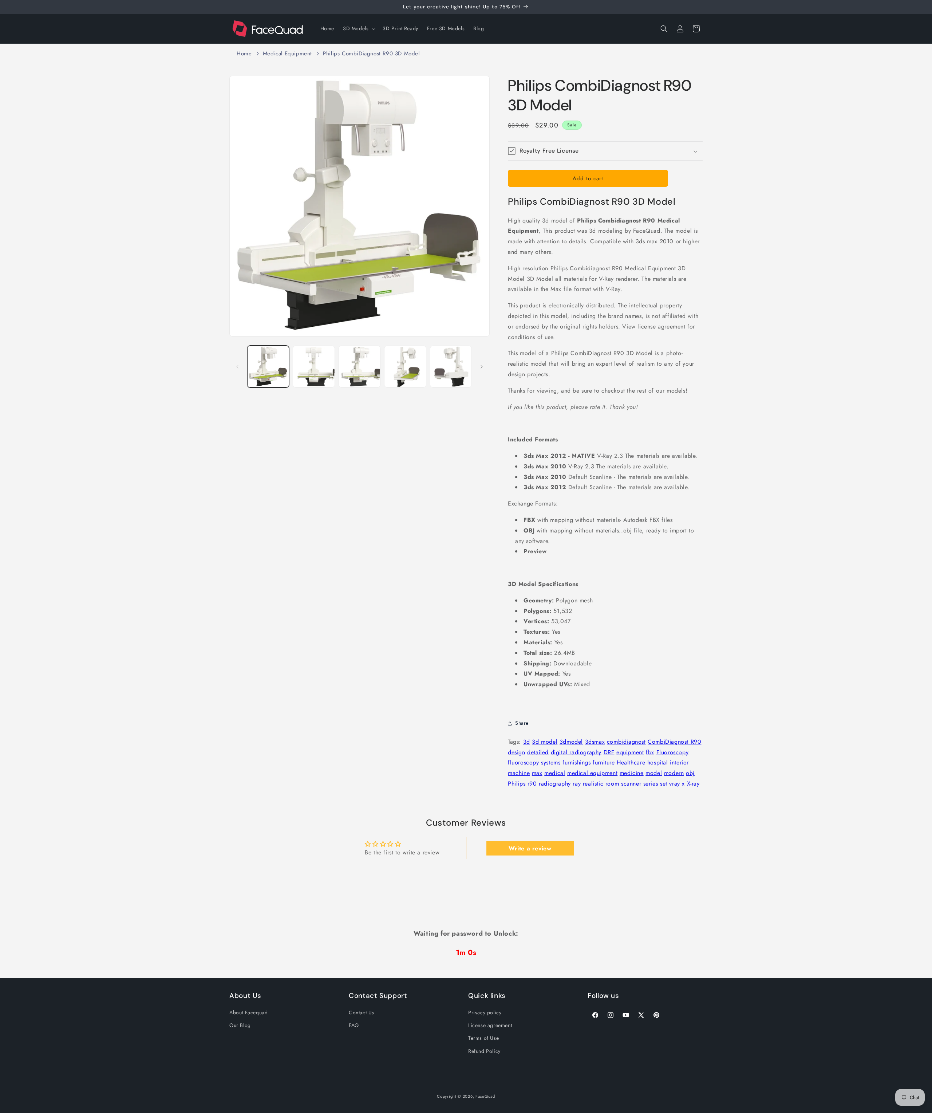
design (516, 752)
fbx (650, 752)
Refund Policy (484, 1051)
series (650, 783)
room (612, 783)
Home (244, 54)
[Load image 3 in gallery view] (359, 367)
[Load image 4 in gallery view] (405, 367)
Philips (516, 783)
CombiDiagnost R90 (674, 742)
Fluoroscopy (672, 752)
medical (554, 773)
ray (577, 783)
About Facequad (248, 1012)
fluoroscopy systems (534, 762)
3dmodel (571, 742)
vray (674, 783)
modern (674, 773)
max (537, 773)
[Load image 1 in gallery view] (268, 367)
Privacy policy (484, 1012)
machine (519, 773)
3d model (544, 742)
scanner (631, 783)
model (653, 773)
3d (526, 742)
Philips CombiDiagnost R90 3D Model (371, 54)
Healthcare (631, 762)
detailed (538, 752)
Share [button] (522, 723)
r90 (532, 783)
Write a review (530, 848)
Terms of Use (483, 1038)
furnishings (576, 762)
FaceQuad (485, 1096)
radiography (555, 783)
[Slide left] (237, 367)
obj (690, 773)
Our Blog (240, 1025)
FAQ (354, 1025)
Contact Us (361, 1012)
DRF (609, 752)
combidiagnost (626, 742)
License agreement (490, 1025)
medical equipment (592, 773)
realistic (593, 783)
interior (679, 762)
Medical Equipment (287, 54)
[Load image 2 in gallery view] (314, 367)
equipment (630, 752)
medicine (632, 773)
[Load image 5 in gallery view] (451, 367)
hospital (657, 762)
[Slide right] (482, 367)
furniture (604, 762)
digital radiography (576, 752)
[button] (358, 28)
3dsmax (595, 742)
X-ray (693, 783)
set (663, 783)
